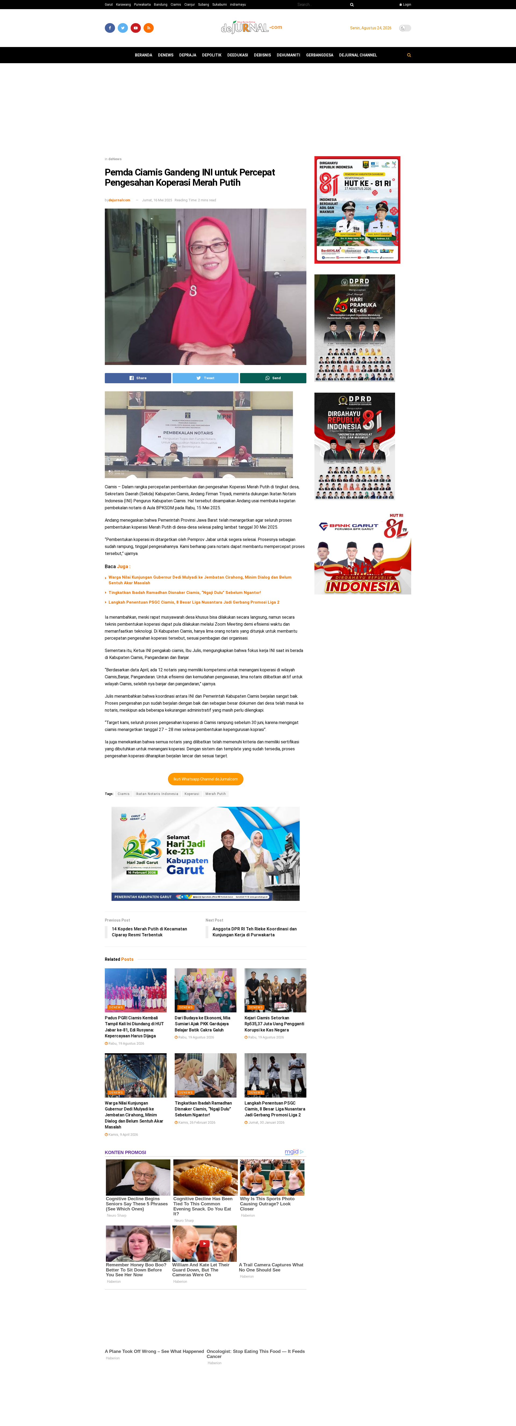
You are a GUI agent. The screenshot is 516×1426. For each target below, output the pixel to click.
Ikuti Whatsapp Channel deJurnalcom (206, 779)
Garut (109, 4)
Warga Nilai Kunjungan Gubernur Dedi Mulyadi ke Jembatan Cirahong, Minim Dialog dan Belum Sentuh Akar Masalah (134, 1115)
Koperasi (192, 794)
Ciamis (176, 4)
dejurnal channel (358, 55)
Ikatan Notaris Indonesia (157, 794)
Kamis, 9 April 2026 (123, 1135)
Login (406, 4)
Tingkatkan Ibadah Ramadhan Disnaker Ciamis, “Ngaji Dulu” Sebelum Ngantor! (185, 592)
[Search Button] (350, 4)
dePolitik (211, 55)
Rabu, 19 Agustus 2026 (126, 1043)
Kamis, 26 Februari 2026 (196, 1122)
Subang (203, 4)
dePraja (187, 55)
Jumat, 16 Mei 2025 (157, 200)
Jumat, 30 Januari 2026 (266, 1122)
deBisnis (262, 55)
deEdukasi (237, 55)
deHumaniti (288, 55)
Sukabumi (219, 4)
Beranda (143, 55)
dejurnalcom (119, 200)
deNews (165, 55)
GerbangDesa (319, 55)
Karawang (123, 4)
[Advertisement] (258, 111)
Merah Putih (216, 794)
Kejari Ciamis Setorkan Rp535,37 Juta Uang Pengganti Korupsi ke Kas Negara (274, 1024)
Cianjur (189, 4)
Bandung (160, 4)
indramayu (238, 4)
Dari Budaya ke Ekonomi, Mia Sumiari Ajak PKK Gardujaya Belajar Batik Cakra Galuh (202, 1024)
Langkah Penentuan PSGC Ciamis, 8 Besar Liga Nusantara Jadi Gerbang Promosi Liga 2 (194, 602)
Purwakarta (142, 4)
